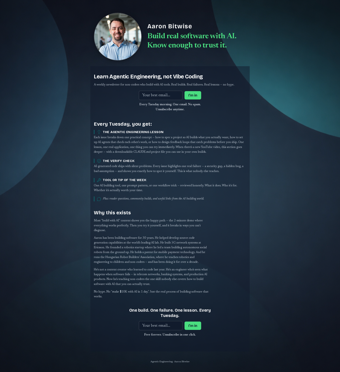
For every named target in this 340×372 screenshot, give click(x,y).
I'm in (192, 95)
